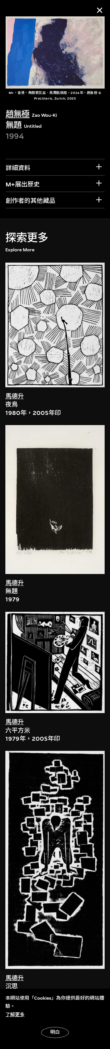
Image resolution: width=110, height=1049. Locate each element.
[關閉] (99, 10)
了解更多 (15, 1015)
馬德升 (14, 396)
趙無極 (18, 114)
